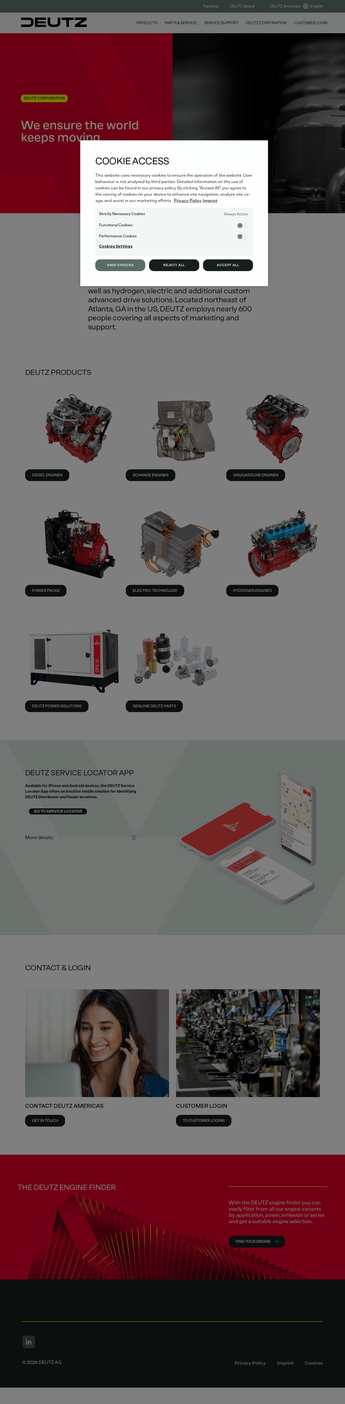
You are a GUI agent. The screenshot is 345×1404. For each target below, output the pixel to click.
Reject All (174, 265)
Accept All (228, 265)
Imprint (210, 200)
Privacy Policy (188, 200)
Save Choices (120, 265)
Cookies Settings (116, 246)
